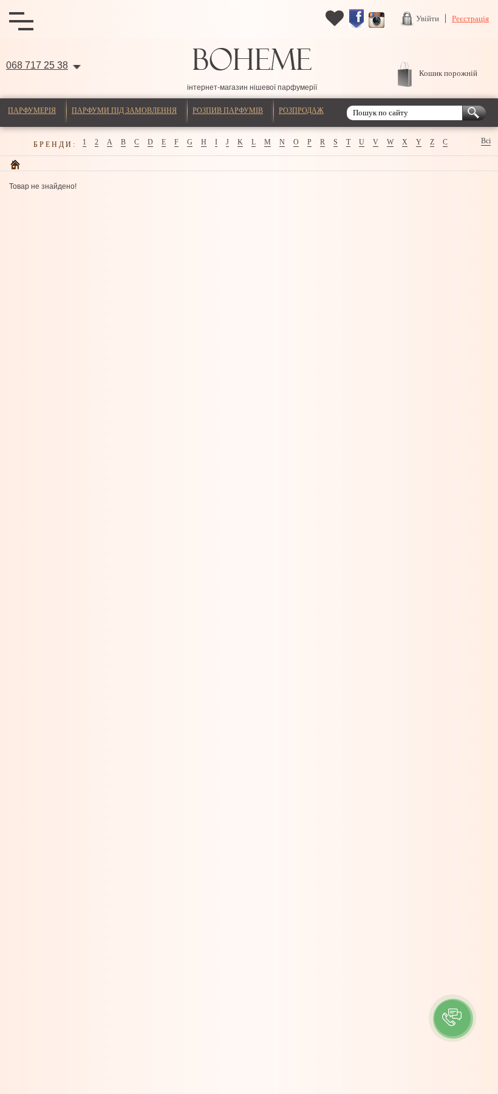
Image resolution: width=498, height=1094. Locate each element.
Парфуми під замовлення (124, 110)
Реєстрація (470, 18)
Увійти (427, 18)
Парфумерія (32, 110)
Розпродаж (301, 110)
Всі (486, 141)
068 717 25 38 (37, 65)
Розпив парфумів (228, 110)
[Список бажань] (335, 25)
